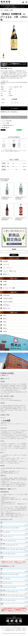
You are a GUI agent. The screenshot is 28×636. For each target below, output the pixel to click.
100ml (4, 315)
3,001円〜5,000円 (8, 302)
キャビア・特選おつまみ (9, 271)
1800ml (5, 331)
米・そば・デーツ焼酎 (9, 288)
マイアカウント (9, 627)
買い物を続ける (5, 127)
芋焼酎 (11, 10)
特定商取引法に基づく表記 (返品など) (9, 112)
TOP (2, 10)
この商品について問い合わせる (14, 117)
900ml (4, 328)
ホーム (3, 627)
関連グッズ (6, 274)
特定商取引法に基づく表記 (11, 630)
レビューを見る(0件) (6, 121)
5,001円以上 (6, 305)
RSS (20, 630)
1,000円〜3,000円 (8, 298)
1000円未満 (6, 295)
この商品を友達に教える (7, 125)
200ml (4, 318)
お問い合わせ (17, 627)
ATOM (23, 630)
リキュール (6, 264)
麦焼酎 (5, 285)
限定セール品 (6, 308)
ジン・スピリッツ (8, 267)
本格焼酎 (6, 10)
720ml (4, 325)
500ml (4, 322)
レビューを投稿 (5, 123)
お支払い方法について (11, 629)
